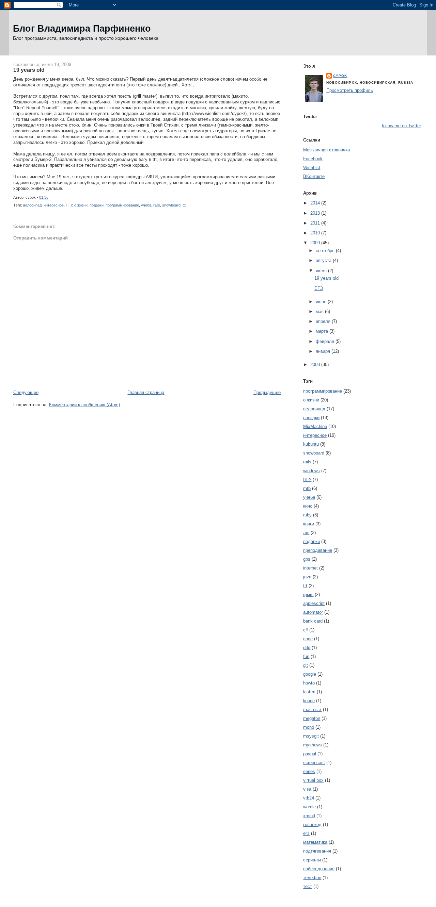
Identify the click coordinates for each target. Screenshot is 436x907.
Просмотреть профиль (349, 90)
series (309, 771)
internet (310, 568)
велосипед (32, 205)
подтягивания (317, 851)
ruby (307, 514)
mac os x (312, 709)
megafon (311, 718)
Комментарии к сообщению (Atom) (84, 404)
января (323, 351)
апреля (324, 321)
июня (322, 301)
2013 (315, 213)
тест (307, 886)
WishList (311, 167)
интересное (54, 205)
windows (311, 470)
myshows (312, 744)
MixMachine (315, 426)
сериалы (312, 859)
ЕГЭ (318, 288)
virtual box (313, 780)
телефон (312, 877)
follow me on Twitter (401, 125)
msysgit (311, 736)
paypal (309, 753)
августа (324, 260)
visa (307, 789)
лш (306, 532)
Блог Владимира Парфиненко (82, 28)
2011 (315, 223)
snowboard (171, 205)
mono (308, 727)
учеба (146, 205)
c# (305, 629)
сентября (326, 250)
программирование (122, 205)
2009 (315, 242)
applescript (314, 603)
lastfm (309, 691)
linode (309, 700)
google (309, 674)
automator (313, 612)
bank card (313, 621)
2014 (315, 202)
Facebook (313, 158)
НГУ (69, 205)
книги (308, 523)
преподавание (317, 550)
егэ (306, 833)
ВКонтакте (314, 176)
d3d (306, 647)
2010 (315, 232)
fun (306, 656)
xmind (309, 815)
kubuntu (311, 444)
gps (306, 559)
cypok (340, 76)
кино (307, 506)
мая (320, 311)
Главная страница (145, 392)
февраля (326, 341)
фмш (308, 594)
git (305, 665)
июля (322, 270)
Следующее (25, 392)
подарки (97, 205)
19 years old (29, 70)
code (308, 638)
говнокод (312, 824)
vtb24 (308, 798)
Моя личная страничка (326, 149)
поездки (311, 417)
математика (315, 842)
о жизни (81, 205)
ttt (184, 205)
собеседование (318, 868)
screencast (314, 762)
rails (156, 205)
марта (322, 331)
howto (309, 683)
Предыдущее (267, 392)
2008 (315, 364)
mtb (307, 488)
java (307, 576)
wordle (309, 806)
